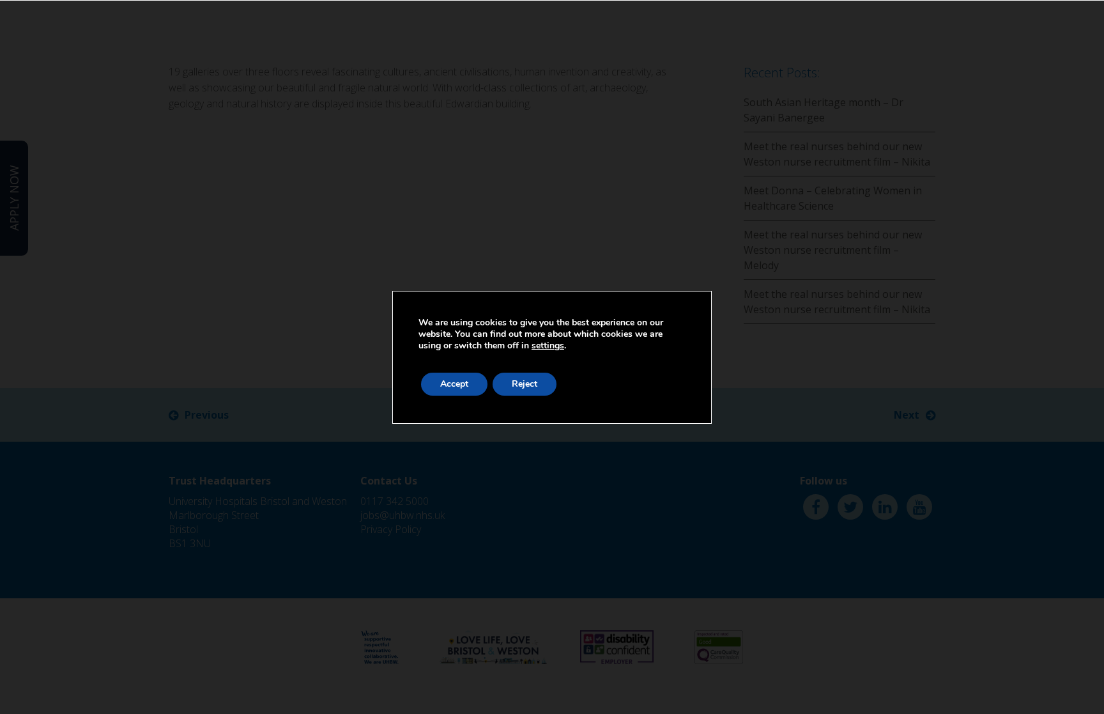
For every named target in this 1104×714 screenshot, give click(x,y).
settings (548, 346)
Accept (454, 384)
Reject (524, 384)
